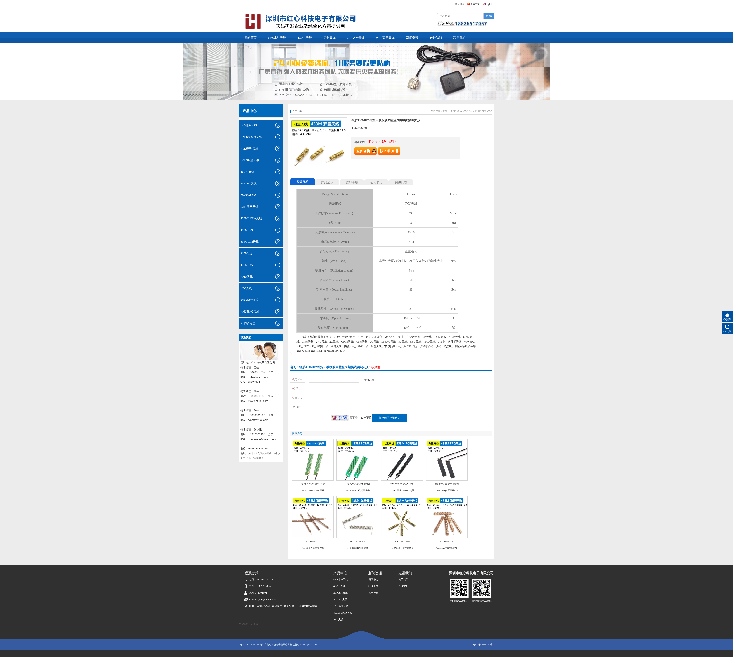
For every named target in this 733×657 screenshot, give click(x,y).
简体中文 (475, 4)
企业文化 (403, 586)
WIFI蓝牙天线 (385, 37)
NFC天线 (338, 619)
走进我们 (436, 37)
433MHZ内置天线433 (447, 490)
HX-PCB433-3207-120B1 (358, 484)
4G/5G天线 (304, 37)
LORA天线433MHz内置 (402, 490)
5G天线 (254, 624)
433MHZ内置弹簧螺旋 (402, 547)
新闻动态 (373, 579)
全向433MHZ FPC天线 (313, 490)
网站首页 (250, 37)
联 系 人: (297, 388)
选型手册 (352, 182)
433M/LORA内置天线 (480, 111)
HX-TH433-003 (402, 541)
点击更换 (366, 417)
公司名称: (297, 379)
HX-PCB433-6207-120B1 (402, 484)
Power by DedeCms (308, 644)
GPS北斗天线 (277, 37)
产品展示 (327, 182)
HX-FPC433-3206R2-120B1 (313, 484)
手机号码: (297, 397)
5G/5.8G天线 (340, 599)
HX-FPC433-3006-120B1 (447, 484)
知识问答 (401, 182)
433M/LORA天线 (458, 111)
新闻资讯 (412, 37)
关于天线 (373, 592)
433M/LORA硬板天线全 (358, 490)
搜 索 (489, 16)
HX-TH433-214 (313, 541)
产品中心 (250, 111)
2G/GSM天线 (355, 37)
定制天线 (329, 37)
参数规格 (302, 181)
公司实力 (376, 182)
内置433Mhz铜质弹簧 (357, 547)
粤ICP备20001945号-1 (483, 644)
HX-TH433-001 (357, 541)
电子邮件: (297, 407)
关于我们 (403, 579)
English (489, 4)
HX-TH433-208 (447, 541)
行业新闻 (373, 586)
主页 (444, 111)
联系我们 (459, 37)
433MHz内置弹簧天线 (313, 547)
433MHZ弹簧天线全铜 (447, 547)
